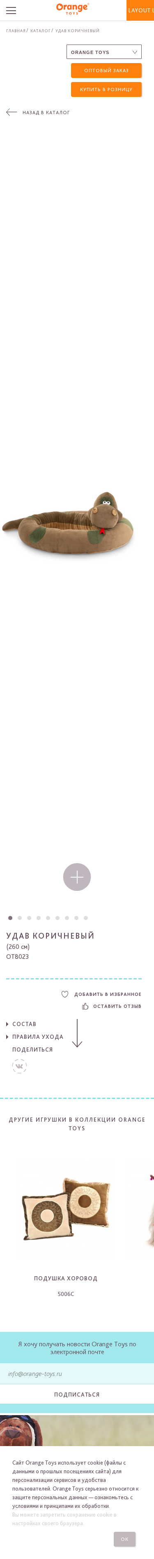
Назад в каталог (46, 112)
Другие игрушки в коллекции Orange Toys (77, 1124)
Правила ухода (38, 1036)
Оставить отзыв (117, 1006)
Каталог (40, 30)
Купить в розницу (106, 89)
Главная (16, 30)
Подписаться (77, 1394)
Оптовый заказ (106, 70)
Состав (24, 1024)
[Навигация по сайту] (15, 10)
